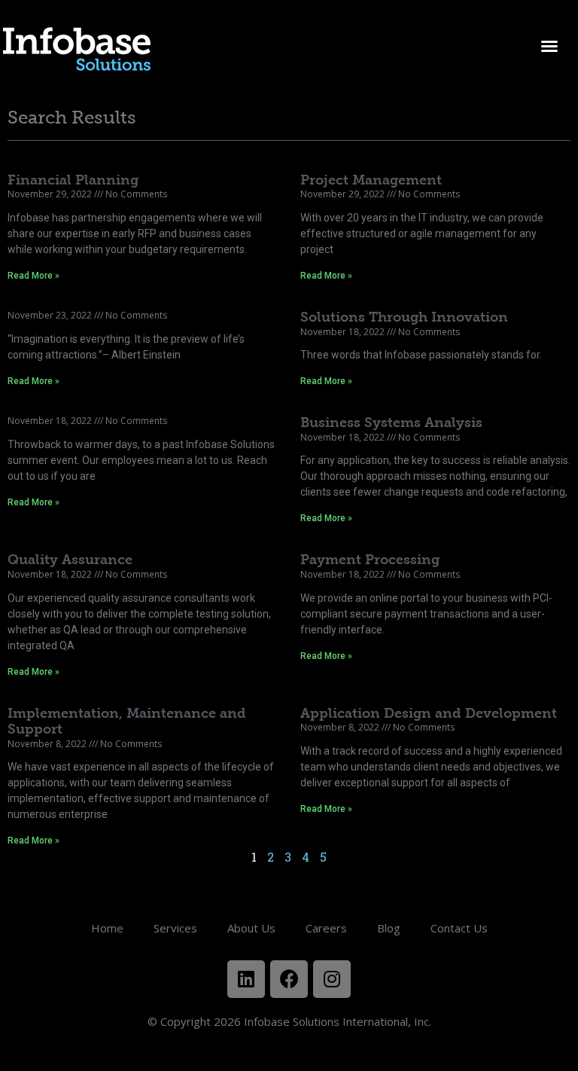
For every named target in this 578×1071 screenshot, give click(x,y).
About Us (251, 927)
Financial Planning (73, 180)
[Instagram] (332, 979)
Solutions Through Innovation (404, 317)
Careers (326, 927)
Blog (388, 927)
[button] (549, 46)
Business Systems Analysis (391, 422)
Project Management (371, 180)
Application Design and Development (428, 713)
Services (175, 927)
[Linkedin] (246, 979)
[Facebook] (289, 979)
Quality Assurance (70, 559)
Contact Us (459, 927)
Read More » (33, 275)
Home (107, 927)
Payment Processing (370, 559)
